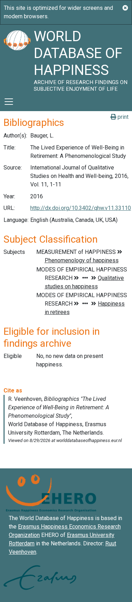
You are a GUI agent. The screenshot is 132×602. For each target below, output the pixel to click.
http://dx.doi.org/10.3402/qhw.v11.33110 (80, 208)
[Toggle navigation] (9, 101)
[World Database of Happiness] (17, 58)
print (122, 117)
